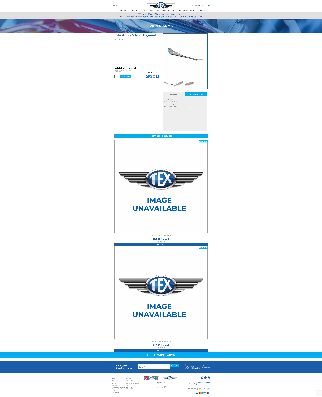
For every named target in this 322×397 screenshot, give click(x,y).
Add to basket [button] (161, 244)
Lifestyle (193, 10)
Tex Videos (129, 378)
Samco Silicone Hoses (168, 10)
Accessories (134, 10)
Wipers (126, 10)
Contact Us (129, 380)
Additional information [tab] (196, 94)
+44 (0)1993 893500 (203, 382)
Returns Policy (130, 388)
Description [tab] (174, 94)
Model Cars (201, 10)
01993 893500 (194, 16)
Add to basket (125, 76)
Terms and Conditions (132, 383)
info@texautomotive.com (201, 384)
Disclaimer (129, 387)
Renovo (157, 10)
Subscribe (174, 366)
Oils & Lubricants (183, 10)
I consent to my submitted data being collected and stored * (195, 365)
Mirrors (119, 10)
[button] (204, 36)
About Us (128, 377)
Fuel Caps (143, 10)
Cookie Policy (130, 385)
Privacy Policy (195, 368)
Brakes (151, 10)
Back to (161, 355)
